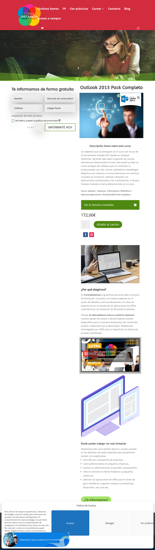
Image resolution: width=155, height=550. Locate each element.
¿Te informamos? (96, 500)
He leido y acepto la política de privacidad (36, 120)
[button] (138, 97)
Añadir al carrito (108, 224)
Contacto (114, 9)
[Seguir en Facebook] (85, 234)
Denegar (109, 523)
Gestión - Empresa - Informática (103, 191)
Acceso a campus (49, 18)
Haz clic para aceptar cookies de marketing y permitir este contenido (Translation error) (110, 355)
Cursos (96, 9)
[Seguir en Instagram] (91, 234)
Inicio (83, 191)
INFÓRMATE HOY (60, 127)
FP (64, 9)
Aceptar (70, 523)
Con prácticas (79, 9)
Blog (127, 9)
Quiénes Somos (48, 9)
